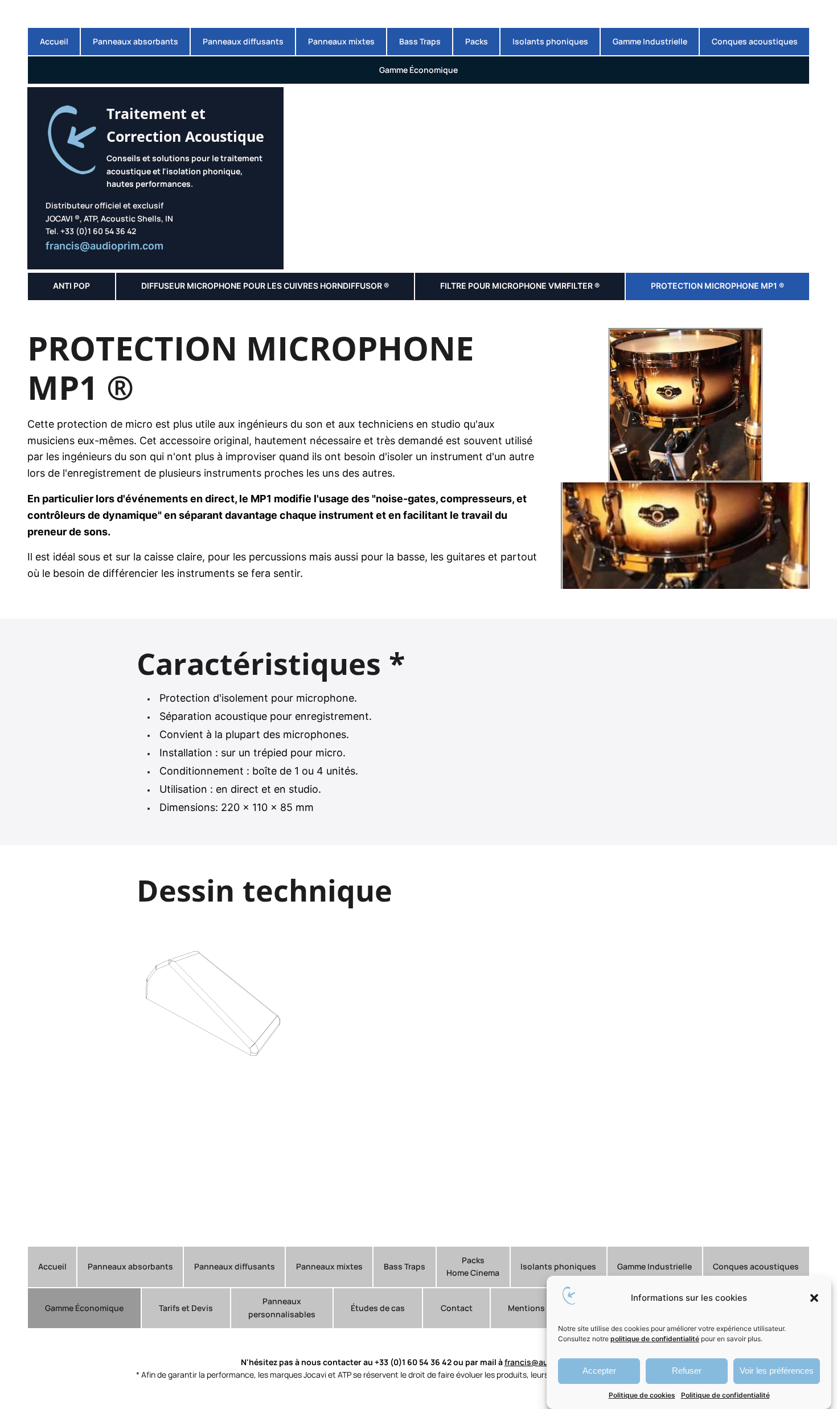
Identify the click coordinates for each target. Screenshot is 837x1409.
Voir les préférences (777, 1370)
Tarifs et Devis (186, 1307)
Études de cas (378, 1307)
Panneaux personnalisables (281, 1307)
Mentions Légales (542, 1307)
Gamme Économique (418, 69)
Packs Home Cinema (472, 1266)
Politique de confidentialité (725, 1395)
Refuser (686, 1370)
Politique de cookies (642, 1395)
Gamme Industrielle (650, 41)
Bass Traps (420, 41)
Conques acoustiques (755, 41)
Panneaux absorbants (135, 41)
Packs (476, 41)
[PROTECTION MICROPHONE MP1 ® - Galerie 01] (685, 478)
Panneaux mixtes (341, 41)
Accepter (599, 1370)
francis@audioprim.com (104, 246)
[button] (814, 1298)
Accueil (54, 41)
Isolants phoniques (550, 41)
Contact (457, 1307)
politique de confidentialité (654, 1338)
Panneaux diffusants (243, 41)
